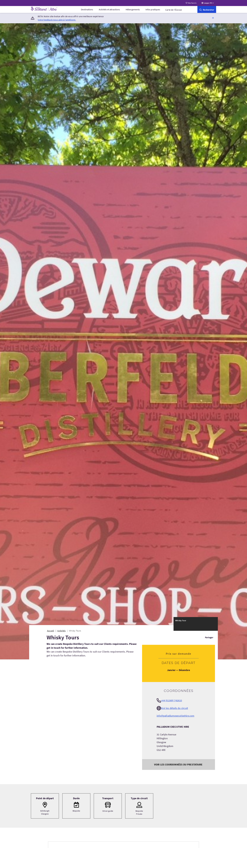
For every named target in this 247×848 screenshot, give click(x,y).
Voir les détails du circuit (174, 708)
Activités (61, 630)
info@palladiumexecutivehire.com (175, 715)
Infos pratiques (153, 9)
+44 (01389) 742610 (171, 700)
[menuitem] (87, 9)
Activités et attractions (109, 9)
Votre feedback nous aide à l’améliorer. (57, 19)
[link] (206, 9)
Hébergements (133, 9)
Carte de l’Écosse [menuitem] (173, 9)
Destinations (87, 9)
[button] (213, 18)
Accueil (50, 630)
